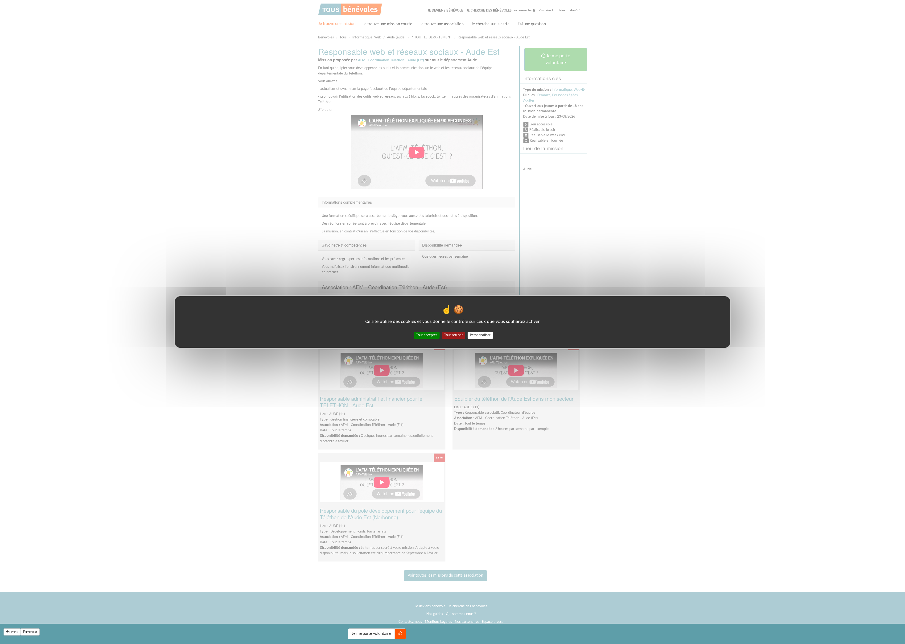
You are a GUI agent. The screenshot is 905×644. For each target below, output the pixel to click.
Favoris (13, 632)
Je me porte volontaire (371, 634)
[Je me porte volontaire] (400, 633)
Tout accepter (426, 335)
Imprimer (31, 632)
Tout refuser (453, 335)
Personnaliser (480, 335)
